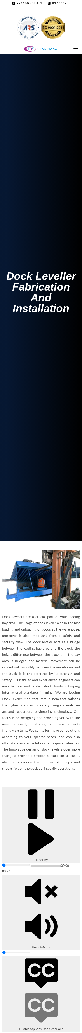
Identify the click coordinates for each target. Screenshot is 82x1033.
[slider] (16, 865)
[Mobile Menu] (75, 48)
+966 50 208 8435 (30, 3)
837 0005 (59, 3)
